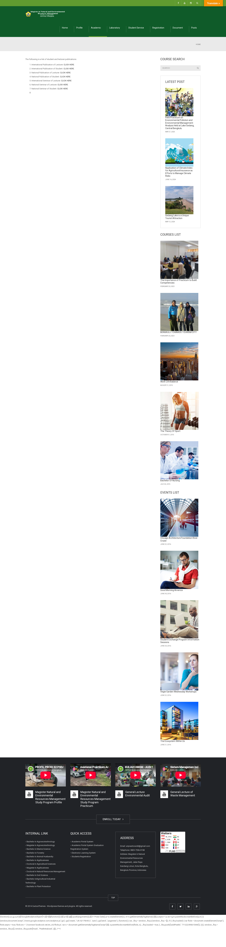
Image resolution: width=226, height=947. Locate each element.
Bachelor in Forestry (35, 853)
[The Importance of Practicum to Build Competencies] (179, 260)
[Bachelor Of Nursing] (179, 460)
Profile (79, 27)
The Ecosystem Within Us (172, 741)
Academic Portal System (82, 841)
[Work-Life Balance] (179, 361)
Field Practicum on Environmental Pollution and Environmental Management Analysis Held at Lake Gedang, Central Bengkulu (179, 123)
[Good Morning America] (179, 570)
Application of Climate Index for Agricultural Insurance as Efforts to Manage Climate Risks (179, 172)
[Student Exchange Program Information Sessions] (179, 619)
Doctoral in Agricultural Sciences (41, 864)
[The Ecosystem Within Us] (179, 721)
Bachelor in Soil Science (37, 875)
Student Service (136, 27)
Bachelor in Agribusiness (38, 860)
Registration (158, 27)
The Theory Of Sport (170, 431)
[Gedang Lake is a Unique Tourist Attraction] (179, 200)
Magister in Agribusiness (38, 868)
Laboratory (114, 27)
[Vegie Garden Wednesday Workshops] (179, 671)
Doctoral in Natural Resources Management (46, 871)
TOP (113, 897)
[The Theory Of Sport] (179, 411)
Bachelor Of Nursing (170, 480)
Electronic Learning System (84, 853)
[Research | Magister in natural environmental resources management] (45, 14)
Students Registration (81, 856)
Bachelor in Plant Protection (39, 886)
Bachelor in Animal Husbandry (40, 856)
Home (65, 27)
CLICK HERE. (65, 72)
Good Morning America (171, 590)
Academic (96, 27)
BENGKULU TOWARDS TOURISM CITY (178, 332)
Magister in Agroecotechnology (41, 845)
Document (178, 27)
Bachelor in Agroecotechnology (41, 841)
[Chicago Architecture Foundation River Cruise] (179, 518)
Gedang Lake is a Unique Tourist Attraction (177, 216)
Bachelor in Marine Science (38, 849)
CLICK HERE (69, 64)
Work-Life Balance (169, 381)
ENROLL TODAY (112, 819)
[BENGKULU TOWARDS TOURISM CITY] (179, 312)
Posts (194, 27)
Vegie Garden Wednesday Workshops (178, 691)
